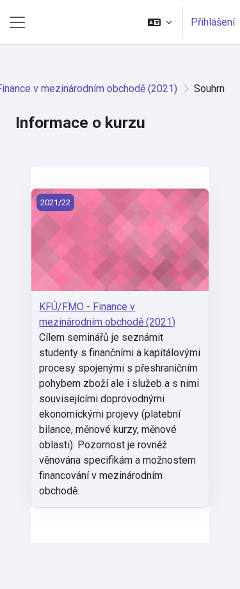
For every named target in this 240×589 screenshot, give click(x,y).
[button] (160, 22)
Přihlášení (213, 22)
